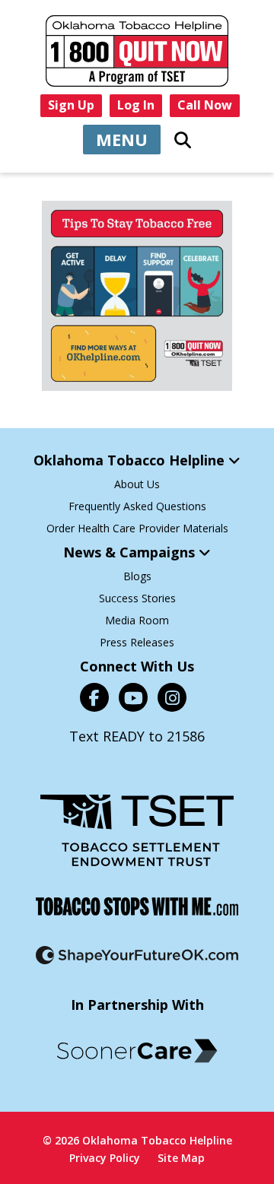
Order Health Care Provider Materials (137, 528)
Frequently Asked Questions (137, 506)
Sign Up (71, 105)
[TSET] (137, 830)
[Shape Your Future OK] (137, 955)
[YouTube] (133, 697)
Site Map (181, 1158)
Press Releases (137, 642)
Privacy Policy (104, 1158)
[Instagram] (172, 697)
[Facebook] (94, 697)
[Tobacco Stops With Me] (137, 906)
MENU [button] (122, 139)
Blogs (137, 576)
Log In (136, 105)
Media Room (137, 620)
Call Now (204, 105)
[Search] (182, 140)
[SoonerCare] (137, 1050)
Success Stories (137, 598)
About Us (137, 484)
